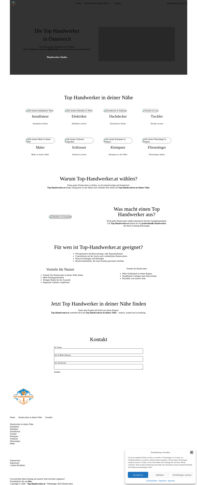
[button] (191, 452)
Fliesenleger (15, 441)
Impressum (171, 481)
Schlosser (14, 439)
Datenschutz (162, 481)
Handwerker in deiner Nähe (96, 3)
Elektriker (14, 429)
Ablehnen (160, 475)
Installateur (14, 426)
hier (30, 481)
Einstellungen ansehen (182, 475)
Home (78, 3)
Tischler (13, 434)
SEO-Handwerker (65, 484)
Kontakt (117, 3)
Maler (12, 443)
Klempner (14, 436)
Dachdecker (15, 431)
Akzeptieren (138, 475)
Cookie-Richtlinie (151, 481)
